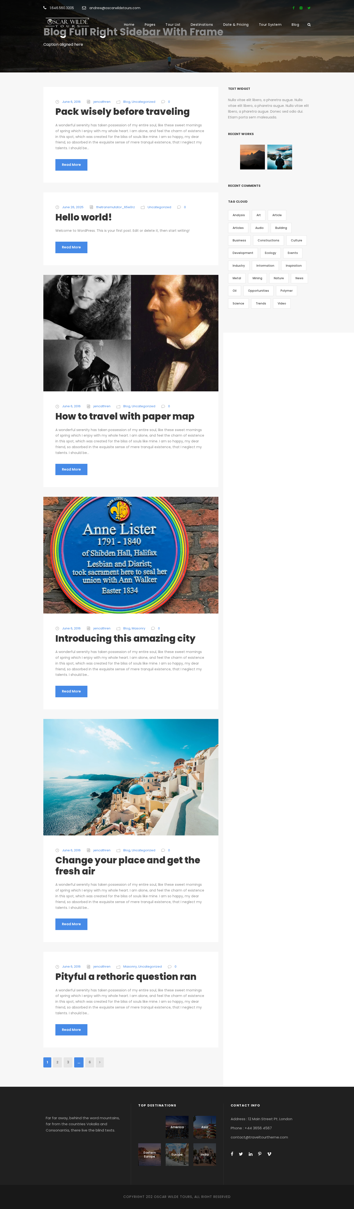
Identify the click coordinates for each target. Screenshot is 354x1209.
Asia (204, 1127)
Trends (261, 303)
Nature (279, 278)
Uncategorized (143, 101)
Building (281, 228)
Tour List (173, 24)
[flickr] (301, 8)
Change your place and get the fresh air (127, 866)
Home (129, 24)
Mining (257, 278)
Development (243, 253)
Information (265, 266)
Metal (237, 278)
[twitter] (309, 8)
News (299, 278)
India (205, 1154)
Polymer (287, 291)
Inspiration (294, 266)
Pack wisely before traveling (122, 111)
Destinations (202, 24)
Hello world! (83, 217)
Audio (259, 228)
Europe (177, 1154)
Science (238, 303)
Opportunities (258, 291)
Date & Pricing (236, 24)
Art (258, 215)
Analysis (239, 215)
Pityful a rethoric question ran (126, 976)
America (177, 1127)
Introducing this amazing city (125, 638)
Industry (239, 266)
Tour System (270, 24)
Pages (150, 24)
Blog (295, 24)
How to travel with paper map (125, 416)
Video (282, 303)
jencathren (102, 101)
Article (277, 215)
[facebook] (294, 8)
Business (239, 240)
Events (293, 253)
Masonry (138, 628)
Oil (234, 291)
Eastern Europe (150, 1154)
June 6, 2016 (71, 101)
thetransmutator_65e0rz (115, 207)
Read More (71, 164)
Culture (296, 240)
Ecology (270, 253)
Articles (238, 228)
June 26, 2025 (73, 207)
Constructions (268, 240)
